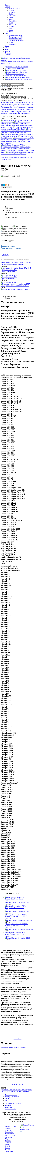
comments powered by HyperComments (13, 1047)
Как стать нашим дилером (13, 1103)
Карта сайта (9, 1107)
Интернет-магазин (11, 1095)
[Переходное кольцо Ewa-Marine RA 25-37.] (15, 289)
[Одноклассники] (6, 185)
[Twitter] (4, 185)
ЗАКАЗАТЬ (5, 255)
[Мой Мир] (8, 185)
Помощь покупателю (12, 1096)
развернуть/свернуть (21, 1078)
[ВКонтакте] (2, 185)
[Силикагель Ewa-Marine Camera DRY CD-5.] (16, 268)
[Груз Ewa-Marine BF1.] (9, 275)
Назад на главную (17, 1084)
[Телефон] (5, 86)
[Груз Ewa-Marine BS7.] (9, 282)
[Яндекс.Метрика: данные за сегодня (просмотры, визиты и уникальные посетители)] (27, 1125)
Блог (6, 1100)
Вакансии (8, 1105)
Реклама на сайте (10, 1109)
